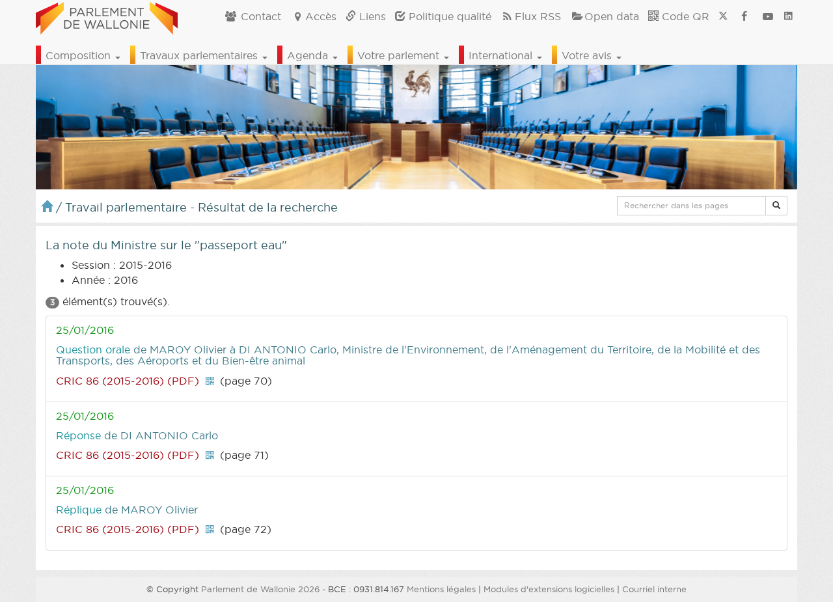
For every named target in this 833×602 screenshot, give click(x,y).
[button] (776, 205)
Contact (259, 16)
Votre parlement (400, 55)
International (502, 55)
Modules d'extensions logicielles (549, 589)
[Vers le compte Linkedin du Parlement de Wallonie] (788, 16)
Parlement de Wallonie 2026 (260, 589)
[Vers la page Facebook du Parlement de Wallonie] (744, 16)
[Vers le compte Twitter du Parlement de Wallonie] (723, 16)
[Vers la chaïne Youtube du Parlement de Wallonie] (768, 16)
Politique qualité (448, 16)
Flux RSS (538, 16)
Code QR (684, 16)
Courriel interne (654, 589)
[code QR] (209, 380)
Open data (611, 16)
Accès (320, 16)
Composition (80, 55)
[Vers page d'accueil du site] (107, 16)
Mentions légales (441, 589)
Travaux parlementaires (200, 55)
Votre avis (588, 55)
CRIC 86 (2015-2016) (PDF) (127, 380)
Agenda (309, 55)
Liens (371, 16)
